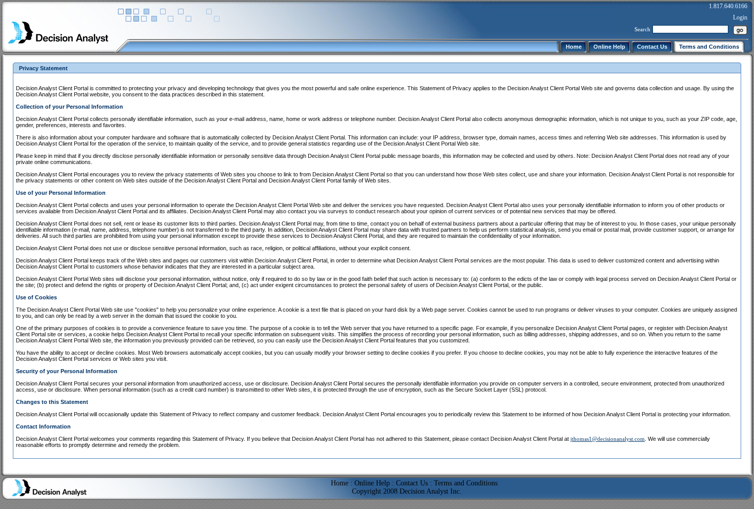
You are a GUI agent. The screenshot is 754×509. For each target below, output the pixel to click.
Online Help (372, 483)
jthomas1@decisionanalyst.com (607, 439)
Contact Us (412, 483)
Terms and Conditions (466, 483)
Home (339, 483)
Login (740, 17)
